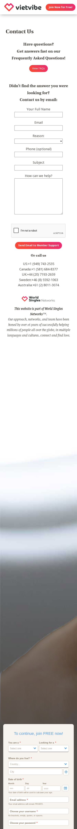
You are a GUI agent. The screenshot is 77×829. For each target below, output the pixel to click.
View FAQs (38, 68)
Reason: (38, 136)
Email (38, 122)
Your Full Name (38, 109)
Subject (38, 162)
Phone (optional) (38, 149)
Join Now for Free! (60, 7)
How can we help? (38, 176)
